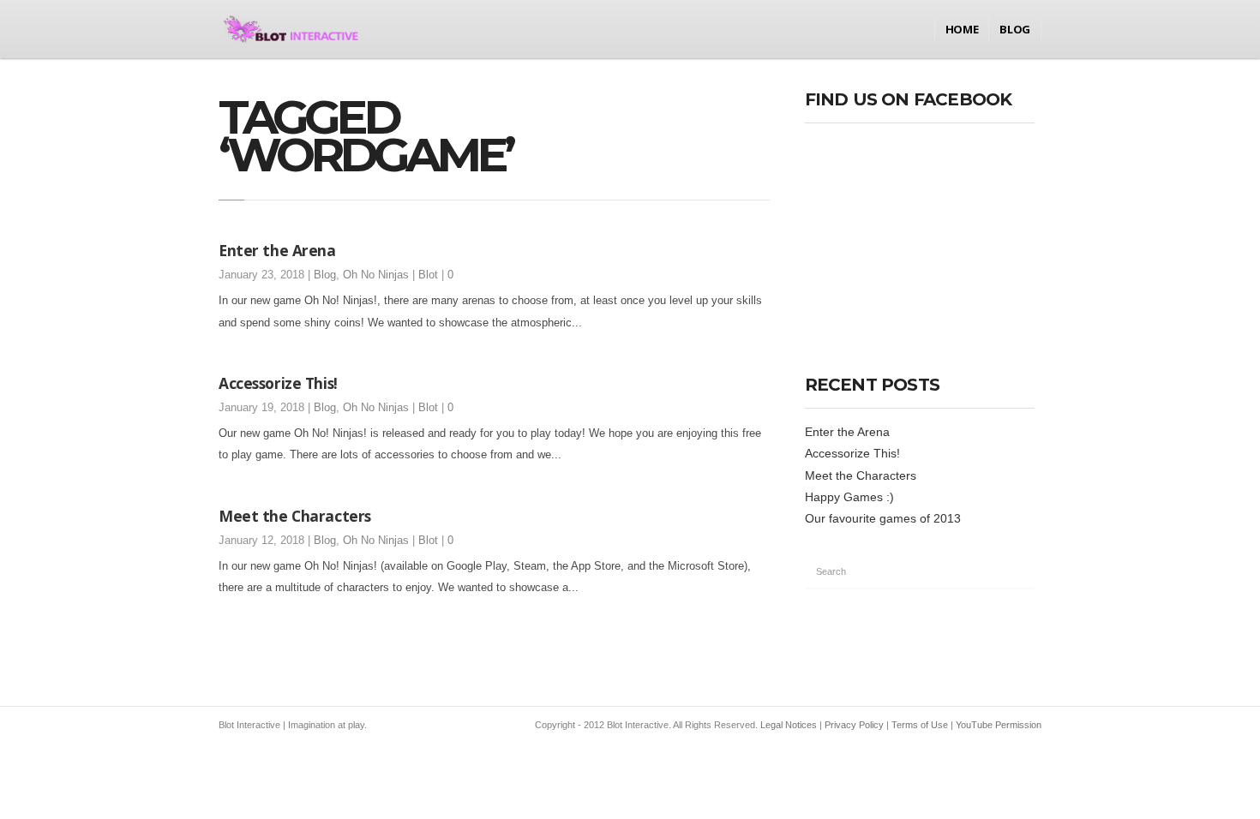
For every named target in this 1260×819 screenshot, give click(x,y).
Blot (428, 275)
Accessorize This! (278, 383)
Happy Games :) (849, 497)
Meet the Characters (295, 515)
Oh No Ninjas (376, 275)
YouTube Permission (998, 725)
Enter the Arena (277, 250)
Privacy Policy (854, 725)
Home (962, 29)
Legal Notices (788, 725)
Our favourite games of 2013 (883, 518)
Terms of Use (919, 725)
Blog (1014, 29)
